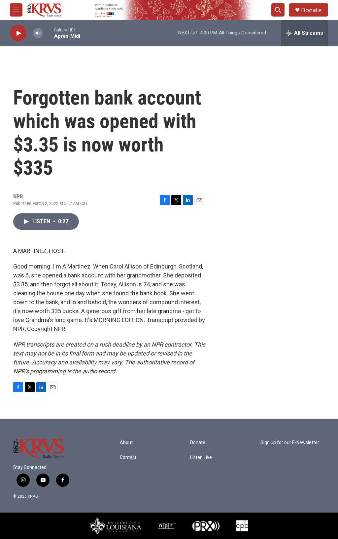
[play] (18, 33)
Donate (311, 10)
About (126, 442)
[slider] (49, 32)
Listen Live (201, 457)
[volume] (38, 33)
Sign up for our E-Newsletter (289, 442)
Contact (128, 457)
